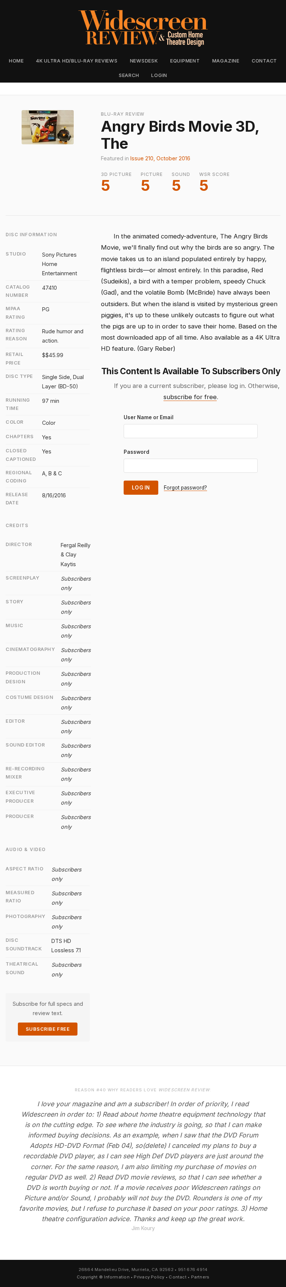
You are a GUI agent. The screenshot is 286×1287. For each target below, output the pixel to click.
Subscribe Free (48, 1029)
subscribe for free (190, 397)
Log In (141, 488)
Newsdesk (144, 61)
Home (16, 61)
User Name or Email (149, 417)
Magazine (225, 61)
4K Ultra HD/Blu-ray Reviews (77, 61)
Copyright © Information (103, 1277)
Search (129, 75)
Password (136, 452)
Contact (264, 61)
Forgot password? (185, 488)
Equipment (185, 61)
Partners (200, 1277)
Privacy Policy (149, 1277)
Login (159, 75)
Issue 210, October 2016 (160, 158)
